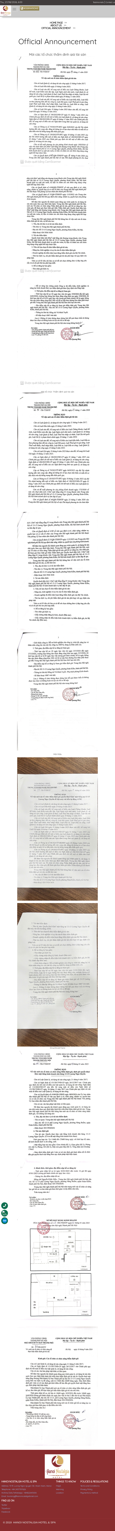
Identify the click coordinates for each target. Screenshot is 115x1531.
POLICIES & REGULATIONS (94, 1481)
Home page (56, 22)
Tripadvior (5, 1508)
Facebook (5, 1512)
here (63, 1048)
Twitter (4, 1505)
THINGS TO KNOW (66, 1481)
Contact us (110, 2)
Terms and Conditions (89, 1486)
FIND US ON (7, 1500)
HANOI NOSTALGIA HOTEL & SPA (19, 1481)
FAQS (58, 1486)
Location (60, 1493)
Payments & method (89, 1493)
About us (56, 25)
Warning (60, 1489)
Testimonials (98, 2)
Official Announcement (56, 28)
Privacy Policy (86, 1489)
